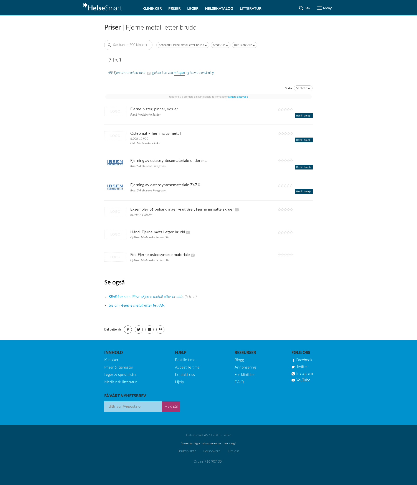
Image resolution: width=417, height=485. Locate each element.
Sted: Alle (219, 45)
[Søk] (305, 8)
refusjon (179, 73)
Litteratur (250, 8)
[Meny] (324, 8)
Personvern (211, 451)
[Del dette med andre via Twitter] (139, 330)
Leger (193, 8)
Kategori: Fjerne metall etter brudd (181, 45)
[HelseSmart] (103, 7)
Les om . (137, 305)
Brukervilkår (187, 451)
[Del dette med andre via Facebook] (128, 330)
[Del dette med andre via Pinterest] (160, 330)
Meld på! (171, 406)
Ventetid (301, 88)
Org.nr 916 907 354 (209, 461)
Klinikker (152, 8)
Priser (174, 8)
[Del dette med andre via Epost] (150, 330)
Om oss (233, 451)
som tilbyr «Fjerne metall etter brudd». (147, 297)
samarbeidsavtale (238, 96)
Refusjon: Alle (243, 45)
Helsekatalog (219, 8)
